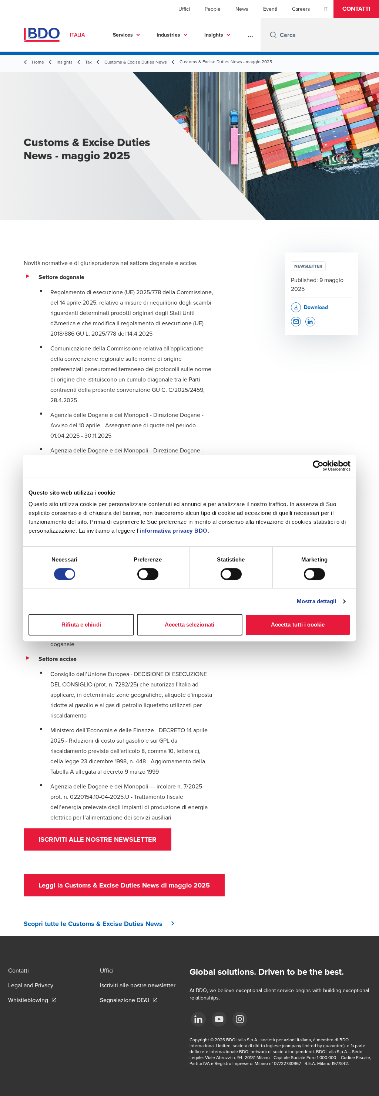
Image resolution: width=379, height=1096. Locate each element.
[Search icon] (273, 34)
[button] (356, 9)
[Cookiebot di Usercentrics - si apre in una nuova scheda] (318, 465)
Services (123, 34)
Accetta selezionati (189, 624)
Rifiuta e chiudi (81, 624)
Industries (168, 34)
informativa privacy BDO (174, 530)
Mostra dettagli (316, 601)
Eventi (270, 9)
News (241, 9)
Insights (213, 34)
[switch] (147, 574)
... (250, 35)
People (213, 9)
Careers (301, 9)
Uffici (184, 9)
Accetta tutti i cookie (298, 624)
